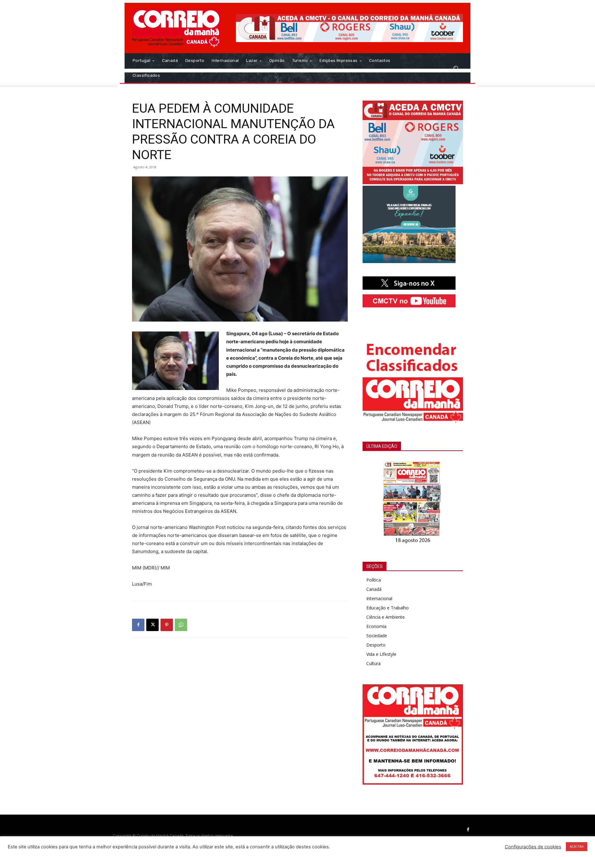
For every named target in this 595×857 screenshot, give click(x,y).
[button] (455, 68)
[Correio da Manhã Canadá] (176, 28)
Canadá (373, 589)
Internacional (379, 598)
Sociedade (376, 635)
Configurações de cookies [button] (533, 847)
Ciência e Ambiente (385, 617)
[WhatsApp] (181, 625)
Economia (376, 626)
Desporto (376, 645)
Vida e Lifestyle (381, 654)
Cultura (373, 663)
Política (373, 580)
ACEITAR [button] (577, 846)
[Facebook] (138, 625)
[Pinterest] (167, 625)
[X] (152, 625)
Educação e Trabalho (387, 608)
